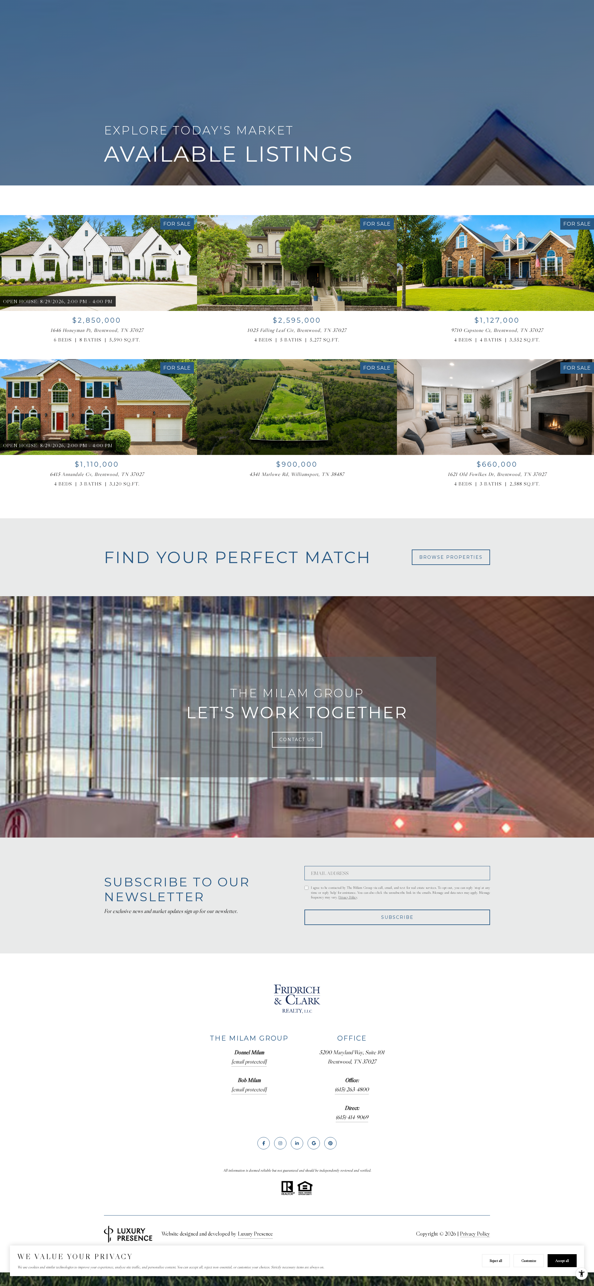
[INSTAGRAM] (280, 1143)
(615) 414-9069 (352, 1117)
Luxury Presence (255, 1233)
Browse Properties (451, 557)
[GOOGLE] (314, 1143)
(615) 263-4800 (352, 1089)
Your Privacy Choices (297, 1279)
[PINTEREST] (330, 1143)
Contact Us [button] (297, 739)
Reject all (496, 1260)
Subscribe (397, 917)
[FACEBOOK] (263, 1143)
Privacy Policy (347, 897)
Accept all (562, 1260)
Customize (528, 1260)
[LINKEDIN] (297, 1143)
